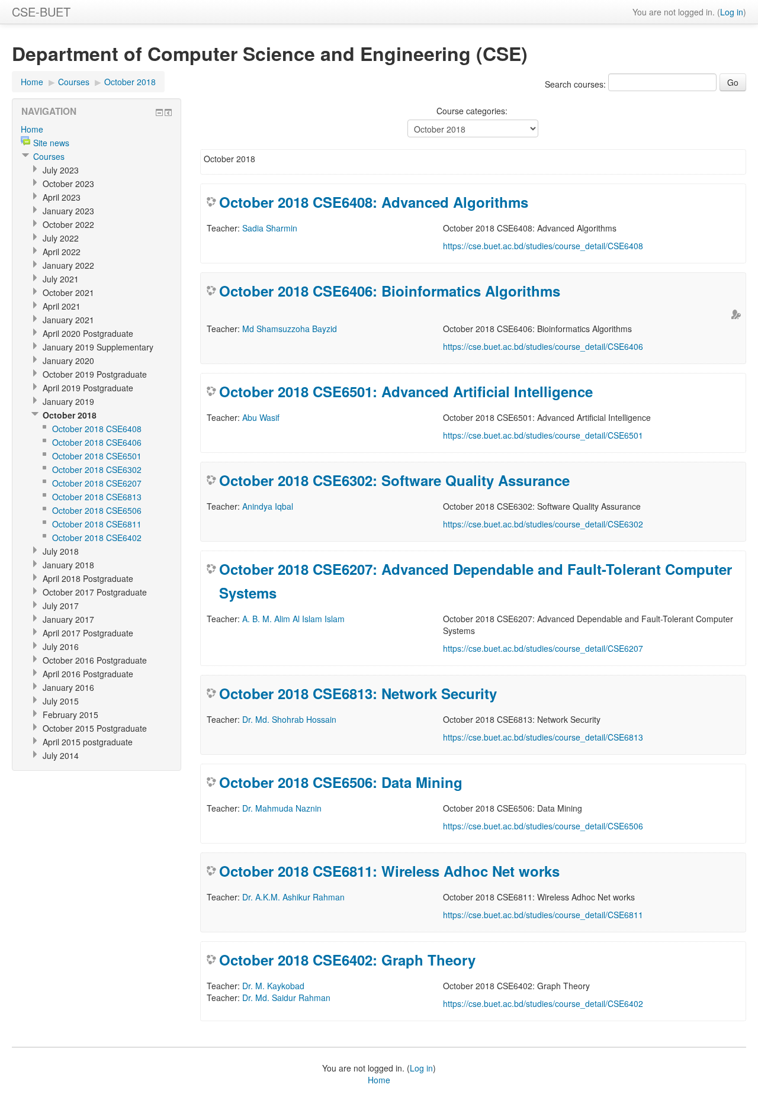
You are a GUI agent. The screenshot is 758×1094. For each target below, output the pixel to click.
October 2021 (68, 292)
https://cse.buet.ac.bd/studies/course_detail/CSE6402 (543, 1003)
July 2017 (61, 606)
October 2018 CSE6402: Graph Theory (347, 960)
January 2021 (68, 320)
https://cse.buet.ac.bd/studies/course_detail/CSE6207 (543, 648)
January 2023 (68, 211)
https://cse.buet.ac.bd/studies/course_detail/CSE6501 (543, 435)
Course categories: (472, 111)
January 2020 (68, 360)
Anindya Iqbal (267, 506)
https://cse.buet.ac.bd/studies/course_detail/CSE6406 (543, 346)
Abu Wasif (261, 417)
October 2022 (68, 224)
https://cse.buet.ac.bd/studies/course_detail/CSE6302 (543, 524)
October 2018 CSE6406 (97, 442)
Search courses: (576, 84)
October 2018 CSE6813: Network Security (358, 693)
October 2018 (130, 82)
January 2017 (68, 619)
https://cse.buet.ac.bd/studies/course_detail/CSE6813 (543, 737)
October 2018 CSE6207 (97, 483)
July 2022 (61, 238)
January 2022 (68, 265)
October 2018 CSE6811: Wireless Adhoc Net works (389, 871)
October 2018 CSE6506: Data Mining (340, 782)
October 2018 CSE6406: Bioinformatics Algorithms (389, 291)
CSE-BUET (41, 11)
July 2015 (61, 701)
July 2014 (61, 755)
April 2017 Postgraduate (88, 633)
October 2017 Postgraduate (95, 592)
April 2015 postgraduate (88, 742)
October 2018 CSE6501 (97, 456)
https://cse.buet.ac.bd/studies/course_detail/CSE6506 (543, 826)
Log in (731, 12)
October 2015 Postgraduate (95, 728)
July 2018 (61, 551)
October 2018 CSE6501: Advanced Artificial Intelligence (406, 391)
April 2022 (62, 252)
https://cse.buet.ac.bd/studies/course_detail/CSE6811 (543, 915)
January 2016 (68, 687)
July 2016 (61, 646)
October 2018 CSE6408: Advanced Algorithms (373, 202)
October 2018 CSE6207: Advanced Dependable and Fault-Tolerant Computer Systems (475, 581)
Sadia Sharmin (269, 228)
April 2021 (62, 306)
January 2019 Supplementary (98, 347)
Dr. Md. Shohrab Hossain (289, 719)
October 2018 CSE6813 (97, 497)
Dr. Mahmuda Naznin (282, 808)
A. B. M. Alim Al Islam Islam (293, 619)
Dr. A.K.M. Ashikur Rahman (293, 897)
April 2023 (62, 197)
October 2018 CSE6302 (97, 469)
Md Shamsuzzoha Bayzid (289, 328)
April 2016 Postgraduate (88, 674)
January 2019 (68, 401)
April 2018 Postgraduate (88, 578)
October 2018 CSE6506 (97, 510)
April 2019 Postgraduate (88, 388)
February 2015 (70, 714)
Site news (51, 143)
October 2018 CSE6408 (97, 429)
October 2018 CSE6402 (97, 537)
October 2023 (68, 183)
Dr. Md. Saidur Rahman (286, 997)
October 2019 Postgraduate (95, 374)
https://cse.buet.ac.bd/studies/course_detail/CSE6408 (543, 246)
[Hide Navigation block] (159, 112)
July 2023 (61, 170)
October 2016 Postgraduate (95, 660)
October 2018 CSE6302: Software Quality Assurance (394, 480)
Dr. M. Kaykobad (273, 986)
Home (32, 82)
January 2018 (68, 565)
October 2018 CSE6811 (97, 524)
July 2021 (61, 279)
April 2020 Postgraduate (88, 333)
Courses (73, 82)
